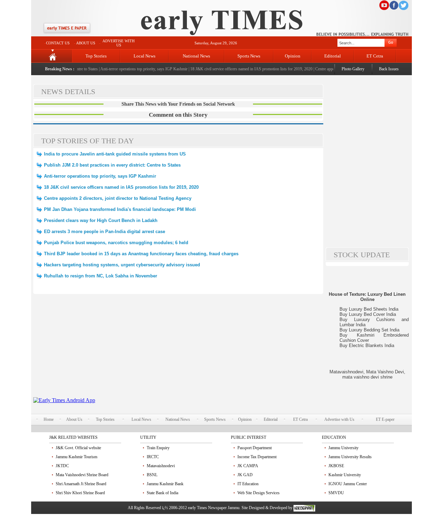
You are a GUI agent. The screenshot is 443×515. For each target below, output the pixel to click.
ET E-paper (385, 419)
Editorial (332, 56)
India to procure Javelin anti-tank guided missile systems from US (115, 154)
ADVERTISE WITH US (118, 43)
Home (49, 419)
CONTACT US (58, 43)
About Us (74, 419)
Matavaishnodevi (161, 465)
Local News (144, 56)
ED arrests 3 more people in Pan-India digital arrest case (104, 231)
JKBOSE (336, 465)
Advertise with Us (339, 419)
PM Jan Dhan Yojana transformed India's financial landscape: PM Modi (120, 209)
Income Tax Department (257, 456)
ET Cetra (375, 56)
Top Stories (96, 56)
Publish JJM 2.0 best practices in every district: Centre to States (112, 165)
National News (196, 56)
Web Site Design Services (258, 492)
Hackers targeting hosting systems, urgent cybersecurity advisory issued (122, 264)
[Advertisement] (178, 348)
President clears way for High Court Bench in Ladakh (100, 220)
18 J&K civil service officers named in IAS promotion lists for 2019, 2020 (247, 68)
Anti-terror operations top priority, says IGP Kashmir (140, 68)
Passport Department (254, 447)
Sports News (248, 56)
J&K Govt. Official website (78, 447)
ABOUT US (85, 43)
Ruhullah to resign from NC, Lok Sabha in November (100, 275)
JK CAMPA (247, 465)
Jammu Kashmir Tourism (76, 456)
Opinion (292, 56)
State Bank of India (162, 492)
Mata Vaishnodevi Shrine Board (82, 474)
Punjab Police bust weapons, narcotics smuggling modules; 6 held (116, 242)
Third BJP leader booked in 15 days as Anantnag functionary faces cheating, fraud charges (141, 253)
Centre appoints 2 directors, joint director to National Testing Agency (117, 198)
